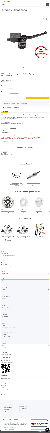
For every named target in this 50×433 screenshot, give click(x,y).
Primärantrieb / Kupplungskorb (8, 327)
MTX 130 (3, 291)
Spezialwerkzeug (4, 347)
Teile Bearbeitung (4, 275)
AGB (5, 411)
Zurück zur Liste (5, 9)
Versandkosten (4, 392)
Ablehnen (39, 427)
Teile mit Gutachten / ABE (6, 354)
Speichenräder (5, 300)
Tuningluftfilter (5, 321)
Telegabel (4, 305)
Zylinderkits (3, 271)
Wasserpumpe (5, 338)
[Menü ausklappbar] (1, 1)
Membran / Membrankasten (7, 329)
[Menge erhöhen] (22, 98)
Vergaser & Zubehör (6, 307)
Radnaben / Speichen (6, 296)
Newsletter (3, 394)
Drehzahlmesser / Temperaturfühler (9, 332)
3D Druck (4, 280)
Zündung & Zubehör (6, 341)
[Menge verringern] (2, 98)
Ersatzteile (3, 345)
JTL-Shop (43, 431)
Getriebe (3, 323)
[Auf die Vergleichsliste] (43, 19)
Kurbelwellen (4, 314)
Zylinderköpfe (5, 343)
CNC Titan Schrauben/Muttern (7, 260)
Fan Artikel (3, 262)
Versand (11, 88)
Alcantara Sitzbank (5, 253)
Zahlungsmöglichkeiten (5, 389)
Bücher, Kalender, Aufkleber (6, 257)
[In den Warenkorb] (2, 16)
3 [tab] (26, 67)
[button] (38, 1)
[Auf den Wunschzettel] (46, 19)
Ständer (3, 303)
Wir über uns (3, 385)
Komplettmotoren (4, 273)
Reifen (2, 269)
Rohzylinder (4, 334)
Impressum (5, 429)
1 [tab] (23, 67)
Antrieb (3, 282)
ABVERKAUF (3, 251)
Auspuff (3, 285)
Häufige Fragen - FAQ (5, 378)
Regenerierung (4, 350)
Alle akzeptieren (38, 420)
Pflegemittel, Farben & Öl (6, 266)
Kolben (3, 289)
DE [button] (34, 1)
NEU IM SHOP (4, 264)
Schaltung (4, 298)
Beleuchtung (4, 287)
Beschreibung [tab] (4, 111)
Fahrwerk (4, 309)
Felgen (3, 312)
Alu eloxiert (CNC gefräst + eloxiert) (8, 255)
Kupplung (4, 325)
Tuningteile (3, 278)
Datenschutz (11, 429)
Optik (3, 294)
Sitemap (5, 416)
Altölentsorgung (4, 383)
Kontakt (2, 387)
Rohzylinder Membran (6, 336)
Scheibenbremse (8, 80)
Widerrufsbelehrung (8, 407)
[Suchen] (47, 4)
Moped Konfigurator (5, 380)
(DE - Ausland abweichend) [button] (14, 93)
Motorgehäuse (5, 316)
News (5, 413)
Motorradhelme (4, 352)
